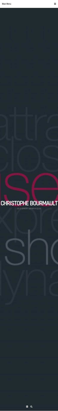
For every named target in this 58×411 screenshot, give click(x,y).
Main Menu (6, 4)
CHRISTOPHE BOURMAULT (29, 203)
